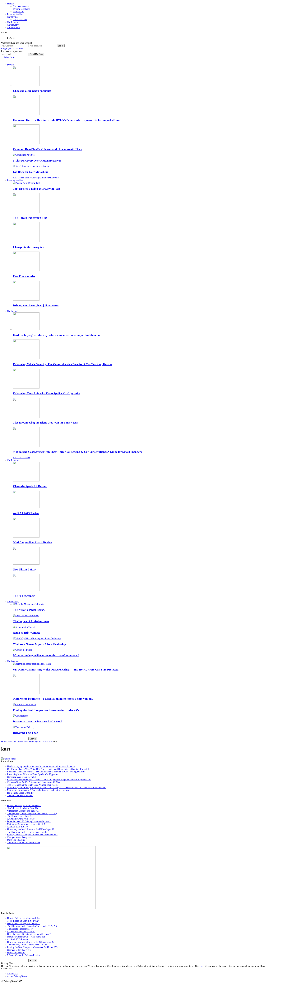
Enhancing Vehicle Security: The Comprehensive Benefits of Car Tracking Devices (62, 364)
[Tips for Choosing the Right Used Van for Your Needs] (26, 417)
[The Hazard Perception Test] (26, 212)
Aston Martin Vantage (26, 632)
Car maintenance (21, 6)
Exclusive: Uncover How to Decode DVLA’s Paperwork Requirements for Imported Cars (66, 120)
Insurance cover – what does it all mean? (37, 721)
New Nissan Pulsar (24, 569)
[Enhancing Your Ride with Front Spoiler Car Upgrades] (26, 387)
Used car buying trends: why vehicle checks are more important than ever (57, 335)
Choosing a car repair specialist (32, 90)
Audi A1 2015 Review (26, 513)
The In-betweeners (24, 595)
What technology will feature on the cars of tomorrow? (46, 655)
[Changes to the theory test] (26, 241)
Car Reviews (13, 22)
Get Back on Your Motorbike (30, 171)
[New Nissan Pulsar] (26, 564)
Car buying (12, 17)
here (203, 966)
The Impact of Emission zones (31, 621)
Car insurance (13, 27)
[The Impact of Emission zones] (26, 615)
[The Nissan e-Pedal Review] (28, 604)
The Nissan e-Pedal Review (29, 609)
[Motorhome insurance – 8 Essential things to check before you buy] (26, 693)
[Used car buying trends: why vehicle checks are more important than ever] (26, 329)
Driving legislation (21, 9)
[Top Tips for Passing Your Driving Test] (26, 183)
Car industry (13, 25)
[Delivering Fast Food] (24, 727)
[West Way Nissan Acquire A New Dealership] (37, 638)
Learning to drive (15, 14)
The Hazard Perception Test (30, 217)
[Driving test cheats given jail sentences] (26, 299)
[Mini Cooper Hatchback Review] (26, 536)
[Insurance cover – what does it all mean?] (20, 715)
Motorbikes (18, 11)
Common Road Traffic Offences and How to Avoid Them (47, 149)
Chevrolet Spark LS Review (30, 486)
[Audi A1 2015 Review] (26, 507)
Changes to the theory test (28, 247)
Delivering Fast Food (25, 732)
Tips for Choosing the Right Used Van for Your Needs (45, 422)
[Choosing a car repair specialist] (26, 85)
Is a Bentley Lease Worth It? (20, 793)
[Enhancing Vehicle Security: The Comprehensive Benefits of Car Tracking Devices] (26, 358)
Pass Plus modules (24, 276)
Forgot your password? (12, 48)
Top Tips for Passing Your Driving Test (36, 188)
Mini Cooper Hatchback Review (32, 542)
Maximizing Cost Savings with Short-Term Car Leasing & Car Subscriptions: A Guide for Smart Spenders (77, 451)
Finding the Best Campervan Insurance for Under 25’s (46, 710)
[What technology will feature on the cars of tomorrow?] (22, 650)
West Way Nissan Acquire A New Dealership (39, 644)
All (14, 177)
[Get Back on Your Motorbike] (31, 166)
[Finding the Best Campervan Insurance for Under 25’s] (24, 704)
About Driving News (17, 976)
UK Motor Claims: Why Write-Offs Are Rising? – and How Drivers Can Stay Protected (66, 669)
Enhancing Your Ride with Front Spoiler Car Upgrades (46, 393)
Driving (10, 3)
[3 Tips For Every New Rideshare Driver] (23, 155)
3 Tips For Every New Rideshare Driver (37, 160)
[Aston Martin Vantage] (24, 627)
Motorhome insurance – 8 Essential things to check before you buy (53, 698)
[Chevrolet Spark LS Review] (26, 480)
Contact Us (12, 973)
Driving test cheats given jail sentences (36, 305)
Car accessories (20, 19)
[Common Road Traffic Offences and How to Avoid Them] (26, 143)
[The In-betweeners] (26, 590)
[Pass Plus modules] (26, 270)
